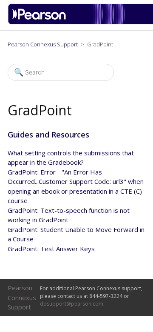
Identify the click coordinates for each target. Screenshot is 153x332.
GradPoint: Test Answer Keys (51, 248)
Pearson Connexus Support (43, 44)
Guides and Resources (48, 134)
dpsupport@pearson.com (71, 303)
